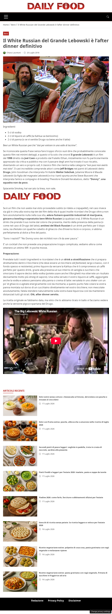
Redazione (37, 600)
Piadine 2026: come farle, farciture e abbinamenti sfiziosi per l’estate (71, 497)
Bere (6, 33)
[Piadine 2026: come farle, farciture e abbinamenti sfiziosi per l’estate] (20, 506)
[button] (108, 17)
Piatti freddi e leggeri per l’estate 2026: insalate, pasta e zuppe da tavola (72, 472)
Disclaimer (75, 600)
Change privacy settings (100, 611)
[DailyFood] (56, 5)
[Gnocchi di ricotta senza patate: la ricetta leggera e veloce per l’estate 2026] (20, 531)
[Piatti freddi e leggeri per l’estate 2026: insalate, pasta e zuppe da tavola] (20, 481)
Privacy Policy (56, 600)
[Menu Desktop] (6, 16)
